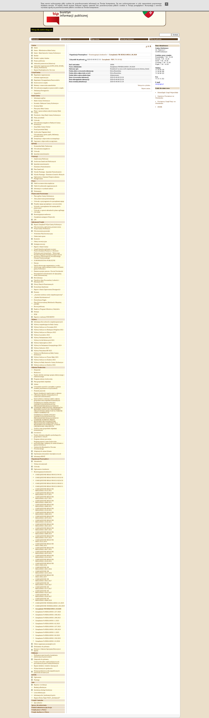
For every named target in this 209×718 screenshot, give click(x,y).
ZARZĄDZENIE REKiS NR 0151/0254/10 (49, 480)
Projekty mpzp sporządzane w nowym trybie (48, 204)
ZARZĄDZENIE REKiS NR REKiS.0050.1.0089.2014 (44, 533)
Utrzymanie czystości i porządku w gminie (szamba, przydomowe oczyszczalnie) (47, 387)
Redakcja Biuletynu (40, 687)
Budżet (36, 56)
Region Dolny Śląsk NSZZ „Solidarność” (47, 698)
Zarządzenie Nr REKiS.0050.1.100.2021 (48, 615)
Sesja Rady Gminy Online (42, 127)
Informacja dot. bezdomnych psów (45, 695)
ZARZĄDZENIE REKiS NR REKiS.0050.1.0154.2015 (44, 556)
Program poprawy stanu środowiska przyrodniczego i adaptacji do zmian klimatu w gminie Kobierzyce (48, 443)
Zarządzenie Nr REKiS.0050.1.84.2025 (47, 635)
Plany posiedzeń (39, 118)
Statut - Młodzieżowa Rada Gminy (45, 50)
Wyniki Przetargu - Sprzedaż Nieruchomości (48, 172)
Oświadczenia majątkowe (42, 149)
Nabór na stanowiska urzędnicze (44, 183)
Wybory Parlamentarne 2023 (43, 337)
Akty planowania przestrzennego (44, 199)
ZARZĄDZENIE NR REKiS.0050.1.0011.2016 (43, 568)
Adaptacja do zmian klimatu (43, 451)
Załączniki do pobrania (41, 659)
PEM (35, 314)
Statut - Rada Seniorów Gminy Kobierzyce (47, 53)
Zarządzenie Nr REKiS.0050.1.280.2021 (48, 618)
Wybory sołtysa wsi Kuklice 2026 (45, 365)
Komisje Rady (38, 106)
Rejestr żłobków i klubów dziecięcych (46, 666)
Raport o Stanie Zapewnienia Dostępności (47, 289)
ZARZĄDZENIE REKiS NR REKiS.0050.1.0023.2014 (44, 525)
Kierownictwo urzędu (41, 83)
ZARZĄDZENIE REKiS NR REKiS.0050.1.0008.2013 (44, 513)
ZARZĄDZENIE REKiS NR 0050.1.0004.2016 (44, 564)
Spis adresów (38, 703)
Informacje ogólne (39, 98)
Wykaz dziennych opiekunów (43, 668)
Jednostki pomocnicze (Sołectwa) (44, 63)
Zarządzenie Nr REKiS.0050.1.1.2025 (47, 632)
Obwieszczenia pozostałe (42, 231)
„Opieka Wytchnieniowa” (42, 297)
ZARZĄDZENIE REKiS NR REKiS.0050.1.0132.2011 (44, 489)
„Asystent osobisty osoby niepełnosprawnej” (48, 295)
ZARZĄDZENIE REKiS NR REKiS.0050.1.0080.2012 (44, 505)
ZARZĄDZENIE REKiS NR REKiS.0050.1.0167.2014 (44, 536)
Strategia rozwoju (39, 244)
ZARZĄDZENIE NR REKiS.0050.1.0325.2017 (43, 591)
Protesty (36, 292)
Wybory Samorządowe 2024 (43, 343)
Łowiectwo (37, 432)
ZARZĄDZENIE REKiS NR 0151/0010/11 (49, 483)
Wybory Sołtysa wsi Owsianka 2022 (45, 327)
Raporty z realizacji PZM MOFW (44, 317)
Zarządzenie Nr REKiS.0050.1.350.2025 (48, 638)
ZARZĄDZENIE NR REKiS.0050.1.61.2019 (49, 603)
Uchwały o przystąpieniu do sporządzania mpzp (49, 201)
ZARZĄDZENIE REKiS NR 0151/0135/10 (49, 477)
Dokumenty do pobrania (41, 646)
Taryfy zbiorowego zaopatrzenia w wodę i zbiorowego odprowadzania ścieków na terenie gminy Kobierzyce (48, 267)
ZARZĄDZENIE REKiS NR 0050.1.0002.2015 (44, 544)
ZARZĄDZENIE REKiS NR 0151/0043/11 (49, 486)
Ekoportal (37, 370)
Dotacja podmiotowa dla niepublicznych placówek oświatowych (47, 671)
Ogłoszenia (37, 677)
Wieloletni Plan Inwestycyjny (43, 234)
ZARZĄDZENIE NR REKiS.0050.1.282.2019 (50, 606)
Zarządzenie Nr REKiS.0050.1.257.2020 (48, 612)
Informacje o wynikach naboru (43, 188)
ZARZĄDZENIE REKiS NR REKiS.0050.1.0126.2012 (44, 509)
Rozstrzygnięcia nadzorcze (42, 214)
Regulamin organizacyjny (42, 75)
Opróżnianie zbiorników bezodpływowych (47, 454)
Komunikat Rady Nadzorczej (43, 146)
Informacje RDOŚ (39, 456)
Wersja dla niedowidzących (41, 30)
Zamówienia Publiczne (41, 159)
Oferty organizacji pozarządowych (45, 644)
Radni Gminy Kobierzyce (42, 101)
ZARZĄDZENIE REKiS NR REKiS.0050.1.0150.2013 (44, 521)
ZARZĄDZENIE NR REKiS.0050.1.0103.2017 (43, 584)
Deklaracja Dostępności (41, 90)
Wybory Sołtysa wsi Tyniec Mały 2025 (46, 357)
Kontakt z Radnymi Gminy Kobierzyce (46, 103)
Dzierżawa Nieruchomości (42, 167)
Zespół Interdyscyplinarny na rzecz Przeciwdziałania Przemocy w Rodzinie (46, 250)
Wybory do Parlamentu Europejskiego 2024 (48, 345)
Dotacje (36, 312)
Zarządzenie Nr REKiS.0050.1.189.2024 (48, 629)
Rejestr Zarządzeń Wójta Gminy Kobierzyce (48, 224)
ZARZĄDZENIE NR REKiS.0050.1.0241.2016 (43, 572)
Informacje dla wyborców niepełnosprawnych (48, 322)
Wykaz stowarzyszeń (40, 464)
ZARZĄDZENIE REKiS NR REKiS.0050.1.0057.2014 (44, 529)
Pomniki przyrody (39, 391)
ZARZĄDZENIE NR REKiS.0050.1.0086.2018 (43, 599)
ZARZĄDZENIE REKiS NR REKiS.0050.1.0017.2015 (44, 548)
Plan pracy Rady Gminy (41, 108)
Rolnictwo (37, 372)
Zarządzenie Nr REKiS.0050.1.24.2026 (47, 641)
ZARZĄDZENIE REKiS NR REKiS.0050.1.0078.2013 (44, 517)
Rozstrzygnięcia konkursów (43, 472)
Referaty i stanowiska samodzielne (45, 85)
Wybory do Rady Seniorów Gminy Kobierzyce (48, 362)
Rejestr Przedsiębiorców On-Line (44, 70)
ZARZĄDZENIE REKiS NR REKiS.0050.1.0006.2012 (44, 501)
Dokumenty (37, 191)
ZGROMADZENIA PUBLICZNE (44, 260)
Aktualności (38, 461)
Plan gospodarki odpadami (42, 382)
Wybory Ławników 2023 (42, 335)
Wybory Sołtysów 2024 (41, 348)
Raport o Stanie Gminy (41, 247)
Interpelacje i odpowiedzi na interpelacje (46, 138)
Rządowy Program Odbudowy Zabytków (47, 309)
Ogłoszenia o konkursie (41, 469)
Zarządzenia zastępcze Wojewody (44, 217)
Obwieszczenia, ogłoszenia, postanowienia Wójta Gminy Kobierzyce (47, 227)
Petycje (36, 263)
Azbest (36, 384)
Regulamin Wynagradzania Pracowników (47, 80)
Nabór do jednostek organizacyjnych (45, 186)
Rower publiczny (39, 306)
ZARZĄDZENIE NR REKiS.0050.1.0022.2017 (43, 580)
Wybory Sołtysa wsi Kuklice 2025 (45, 360)
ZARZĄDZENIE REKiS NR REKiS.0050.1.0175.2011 (44, 493)
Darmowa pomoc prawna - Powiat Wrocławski (48, 271)
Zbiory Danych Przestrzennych (43, 284)
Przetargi (37, 680)
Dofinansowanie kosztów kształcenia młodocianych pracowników (45, 656)
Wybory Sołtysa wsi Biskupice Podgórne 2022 (48, 330)
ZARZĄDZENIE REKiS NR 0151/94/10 (48, 474)
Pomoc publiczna (39, 61)
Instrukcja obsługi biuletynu (43, 690)
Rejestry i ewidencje (40, 685)
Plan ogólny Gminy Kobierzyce (44, 196)
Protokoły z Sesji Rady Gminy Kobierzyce (47, 115)
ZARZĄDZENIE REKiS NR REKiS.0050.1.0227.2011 (44, 497)
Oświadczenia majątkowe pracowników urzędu (49, 88)
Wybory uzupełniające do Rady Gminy (46, 324)
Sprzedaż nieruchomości (41, 154)
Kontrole (37, 239)
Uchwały (37, 120)
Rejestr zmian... (146, 88)
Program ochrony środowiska (43, 379)
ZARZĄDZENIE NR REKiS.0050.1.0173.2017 (43, 587)
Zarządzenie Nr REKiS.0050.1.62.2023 (47, 623)
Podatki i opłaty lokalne (41, 58)
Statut (36, 48)
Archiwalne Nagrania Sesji (42, 132)
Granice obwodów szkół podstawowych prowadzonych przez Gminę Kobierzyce (46, 662)
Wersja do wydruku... (144, 85)
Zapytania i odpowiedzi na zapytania (45, 141)
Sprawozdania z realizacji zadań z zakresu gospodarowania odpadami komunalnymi (47, 399)
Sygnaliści (37, 93)
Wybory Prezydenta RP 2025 (43, 350)
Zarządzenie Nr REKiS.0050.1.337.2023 (48, 626)
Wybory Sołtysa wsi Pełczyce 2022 (45, 332)
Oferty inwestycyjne (40, 241)
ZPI (35, 219)
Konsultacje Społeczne (41, 287)
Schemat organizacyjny (41, 77)
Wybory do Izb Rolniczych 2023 (44, 340)
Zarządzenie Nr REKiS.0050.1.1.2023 (47, 620)
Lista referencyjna (39, 693)
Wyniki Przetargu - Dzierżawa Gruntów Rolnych (49, 174)
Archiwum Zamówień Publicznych (45, 161)
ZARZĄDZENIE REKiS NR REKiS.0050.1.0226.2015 (44, 560)
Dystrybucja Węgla (40, 300)
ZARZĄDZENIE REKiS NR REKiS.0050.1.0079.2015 (44, 552)
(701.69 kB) (112, 59)
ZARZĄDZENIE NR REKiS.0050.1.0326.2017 (43, 595)
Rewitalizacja (38, 278)
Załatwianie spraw (40, 236)
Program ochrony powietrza (42, 439)
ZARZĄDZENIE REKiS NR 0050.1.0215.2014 (44, 540)
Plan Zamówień (39, 169)
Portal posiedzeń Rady (41, 129)
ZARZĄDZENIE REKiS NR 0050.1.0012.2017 (44, 576)
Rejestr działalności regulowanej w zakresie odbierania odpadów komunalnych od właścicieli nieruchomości (47, 394)
